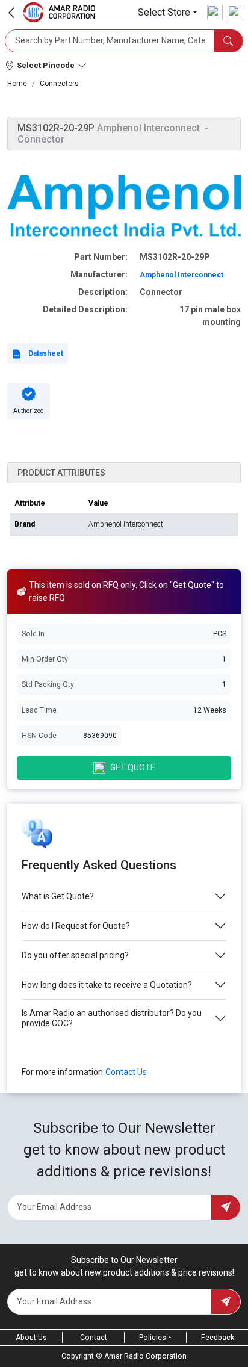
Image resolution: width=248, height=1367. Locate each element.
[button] (167, 12)
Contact (93, 1337)
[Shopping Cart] (235, 12)
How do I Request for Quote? (76, 926)
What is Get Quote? (58, 896)
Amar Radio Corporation (145, 1356)
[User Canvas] (215, 12)
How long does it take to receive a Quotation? (107, 985)
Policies (152, 1337)
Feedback (217, 1337)
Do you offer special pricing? (75, 955)
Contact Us (126, 1072)
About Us (31, 1337)
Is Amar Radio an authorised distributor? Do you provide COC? (112, 1018)
